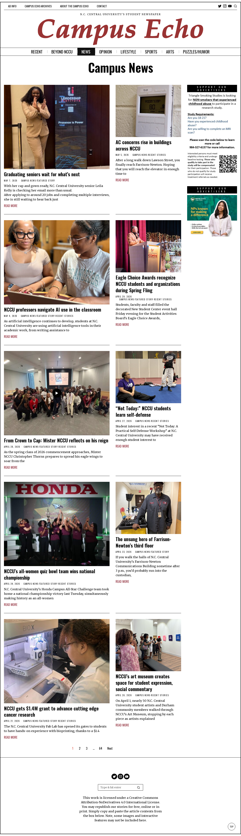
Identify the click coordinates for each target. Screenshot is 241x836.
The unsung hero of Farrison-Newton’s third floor (143, 542)
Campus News (28, 180)
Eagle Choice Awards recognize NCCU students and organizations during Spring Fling (148, 283)
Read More (10, 205)
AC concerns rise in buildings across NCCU (143, 145)
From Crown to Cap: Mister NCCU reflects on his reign (56, 440)
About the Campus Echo (74, 6)
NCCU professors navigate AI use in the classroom (52, 309)
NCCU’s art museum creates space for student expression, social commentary (144, 682)
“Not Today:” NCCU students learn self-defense (143, 411)
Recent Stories (157, 154)
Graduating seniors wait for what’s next (42, 174)
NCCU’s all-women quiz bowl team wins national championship (49, 574)
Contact (102, 6)
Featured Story (46, 180)
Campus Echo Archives (38, 6)
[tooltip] (219, 6)
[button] (138, 787)
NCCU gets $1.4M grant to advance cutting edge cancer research (51, 711)
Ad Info (12, 6)
